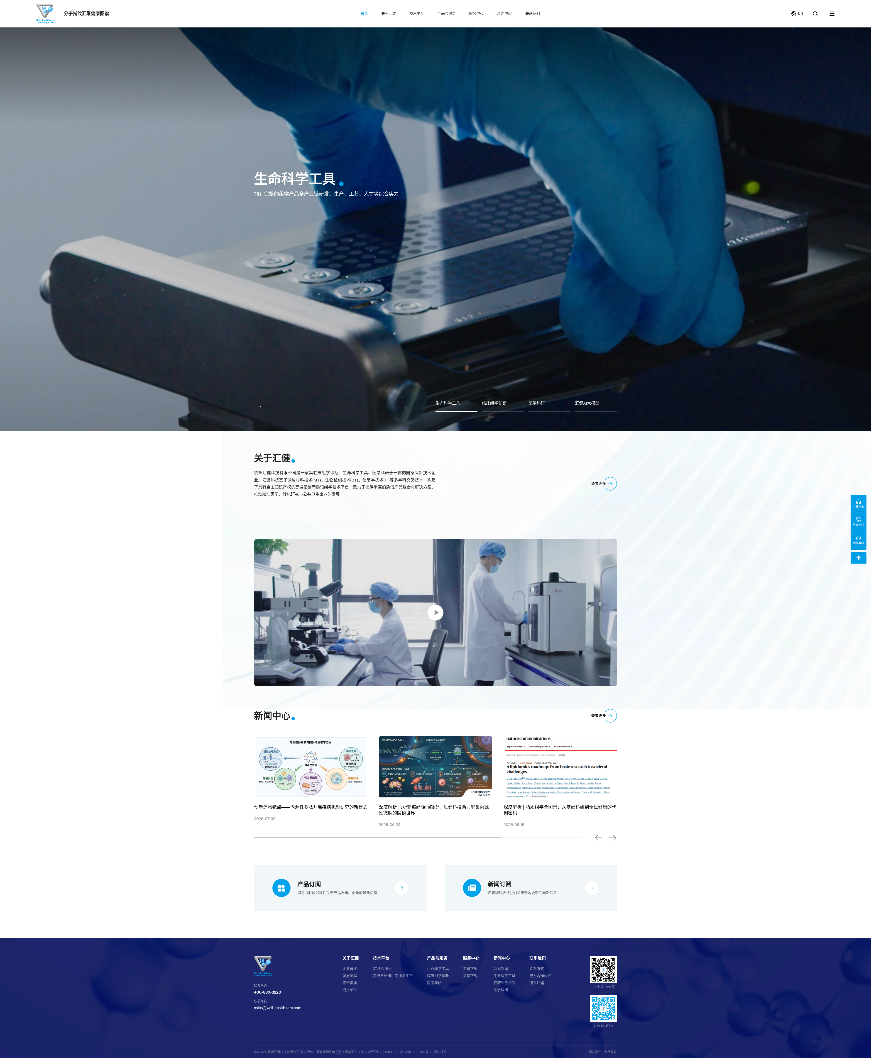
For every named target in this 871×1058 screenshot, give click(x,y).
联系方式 (536, 969)
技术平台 (416, 13)
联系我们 (532, 13)
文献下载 (470, 976)
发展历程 (350, 976)
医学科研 (434, 983)
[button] (612, 837)
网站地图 (440, 1051)
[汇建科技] (45, 14)
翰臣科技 (610, 1051)
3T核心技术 (382, 969)
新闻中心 (504, 13)
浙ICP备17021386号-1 (415, 1051)
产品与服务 (447, 13)
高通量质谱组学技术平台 (393, 976)
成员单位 (350, 990)
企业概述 (350, 969)
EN (800, 13)
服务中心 (476, 13)
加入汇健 (536, 983)
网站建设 (595, 1051)
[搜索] (815, 13)
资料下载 (470, 969)
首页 (364, 13)
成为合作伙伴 (540, 976)
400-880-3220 (267, 992)
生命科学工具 (438, 969)
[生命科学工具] (435, 215)
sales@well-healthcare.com (277, 1007)
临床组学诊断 (438, 976)
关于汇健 (388, 13)
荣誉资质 (350, 983)
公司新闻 (501, 969)
